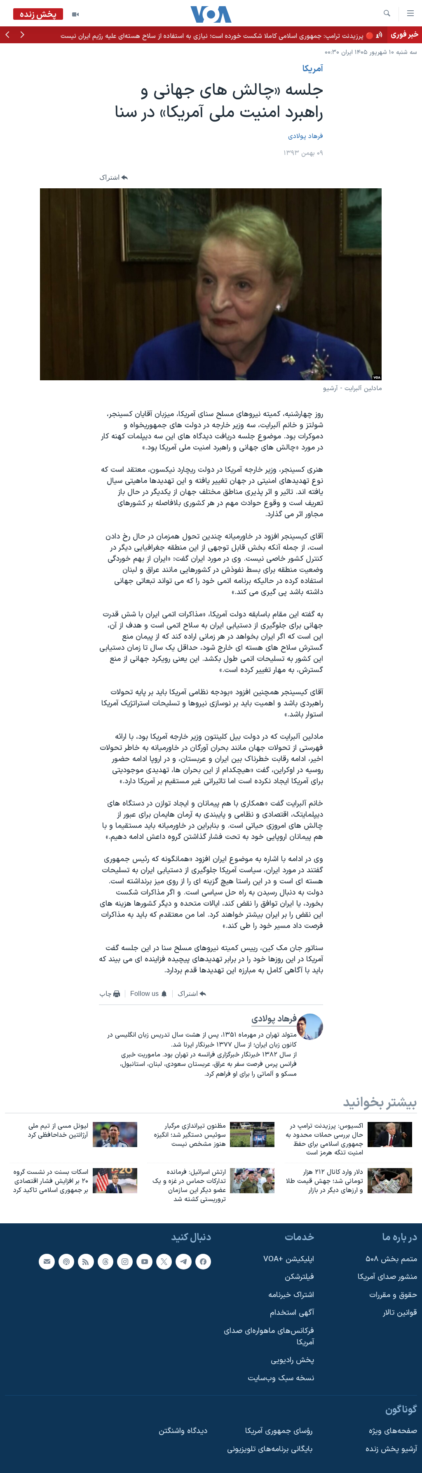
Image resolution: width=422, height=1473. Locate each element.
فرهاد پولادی (305, 136)
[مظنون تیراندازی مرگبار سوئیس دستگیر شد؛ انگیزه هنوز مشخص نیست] (252, 1134)
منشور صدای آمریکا (387, 1277)
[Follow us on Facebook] (203, 1261)
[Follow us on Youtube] (144, 1261)
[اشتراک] (46, 1261)
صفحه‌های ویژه (393, 1431)
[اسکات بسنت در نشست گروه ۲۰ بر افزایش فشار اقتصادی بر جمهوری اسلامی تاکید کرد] (115, 1180)
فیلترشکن (299, 1277)
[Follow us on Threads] (105, 1261)
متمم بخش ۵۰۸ (391, 1259)
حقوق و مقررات (393, 1294)
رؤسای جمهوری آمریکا (278, 1431)
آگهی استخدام (292, 1312)
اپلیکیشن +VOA (288, 1259)
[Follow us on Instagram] (125, 1261)
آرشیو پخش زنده (391, 1448)
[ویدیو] (75, 14)
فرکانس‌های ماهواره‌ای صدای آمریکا (269, 1336)
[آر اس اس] (86, 1261)
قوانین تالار (400, 1312)
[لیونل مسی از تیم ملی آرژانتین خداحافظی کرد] (115, 1134)
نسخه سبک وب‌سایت (281, 1378)
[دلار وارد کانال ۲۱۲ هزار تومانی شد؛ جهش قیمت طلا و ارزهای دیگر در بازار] (390, 1180)
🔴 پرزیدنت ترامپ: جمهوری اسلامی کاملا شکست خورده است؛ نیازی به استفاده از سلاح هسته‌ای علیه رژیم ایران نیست (217, 36)
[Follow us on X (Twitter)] (164, 1261)
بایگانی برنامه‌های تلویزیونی (269, 1448)
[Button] (113, 177)
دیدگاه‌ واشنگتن (183, 1431)
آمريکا (312, 69)
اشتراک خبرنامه (291, 1294)
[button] (22, 35)
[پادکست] (66, 1261)
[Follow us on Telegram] (183, 1261)
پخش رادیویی (292, 1360)
